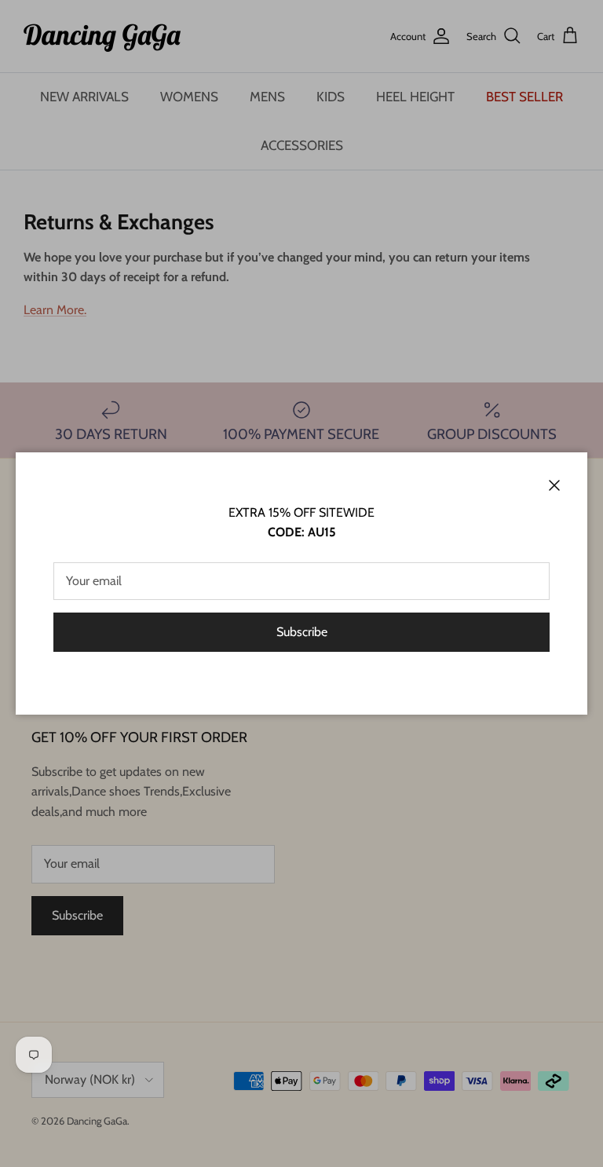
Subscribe (301, 631)
